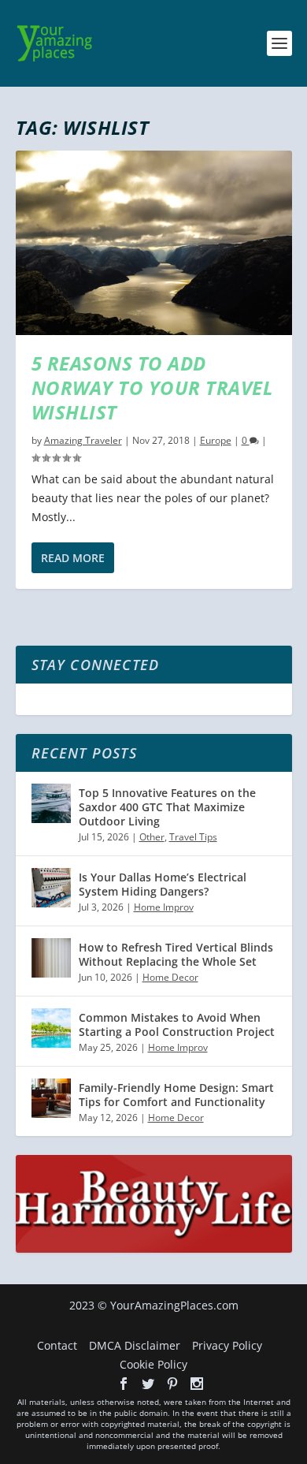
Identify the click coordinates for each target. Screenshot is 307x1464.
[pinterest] (172, 1383)
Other (152, 837)
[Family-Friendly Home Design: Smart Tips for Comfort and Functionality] (51, 1098)
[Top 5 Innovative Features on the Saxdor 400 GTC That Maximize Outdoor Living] (51, 803)
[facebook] (123, 1383)
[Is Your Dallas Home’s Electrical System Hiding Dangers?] (51, 887)
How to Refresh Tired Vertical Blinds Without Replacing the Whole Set (176, 954)
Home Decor (170, 977)
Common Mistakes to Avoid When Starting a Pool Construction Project (177, 1024)
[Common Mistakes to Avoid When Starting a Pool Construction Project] (51, 1028)
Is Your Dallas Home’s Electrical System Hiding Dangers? (162, 884)
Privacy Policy (227, 1345)
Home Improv (164, 907)
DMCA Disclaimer (134, 1345)
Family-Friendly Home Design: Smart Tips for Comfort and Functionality (176, 1094)
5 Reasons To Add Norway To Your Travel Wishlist (152, 387)
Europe (215, 440)
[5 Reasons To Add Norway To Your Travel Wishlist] (154, 243)
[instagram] (196, 1383)
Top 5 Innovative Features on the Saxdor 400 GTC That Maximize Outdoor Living (167, 807)
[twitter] (148, 1383)
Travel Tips (193, 837)
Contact (57, 1345)
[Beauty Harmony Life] (154, 1248)
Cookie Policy (153, 1364)
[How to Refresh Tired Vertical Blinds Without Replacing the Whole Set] (51, 958)
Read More (73, 557)
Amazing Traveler (83, 440)
